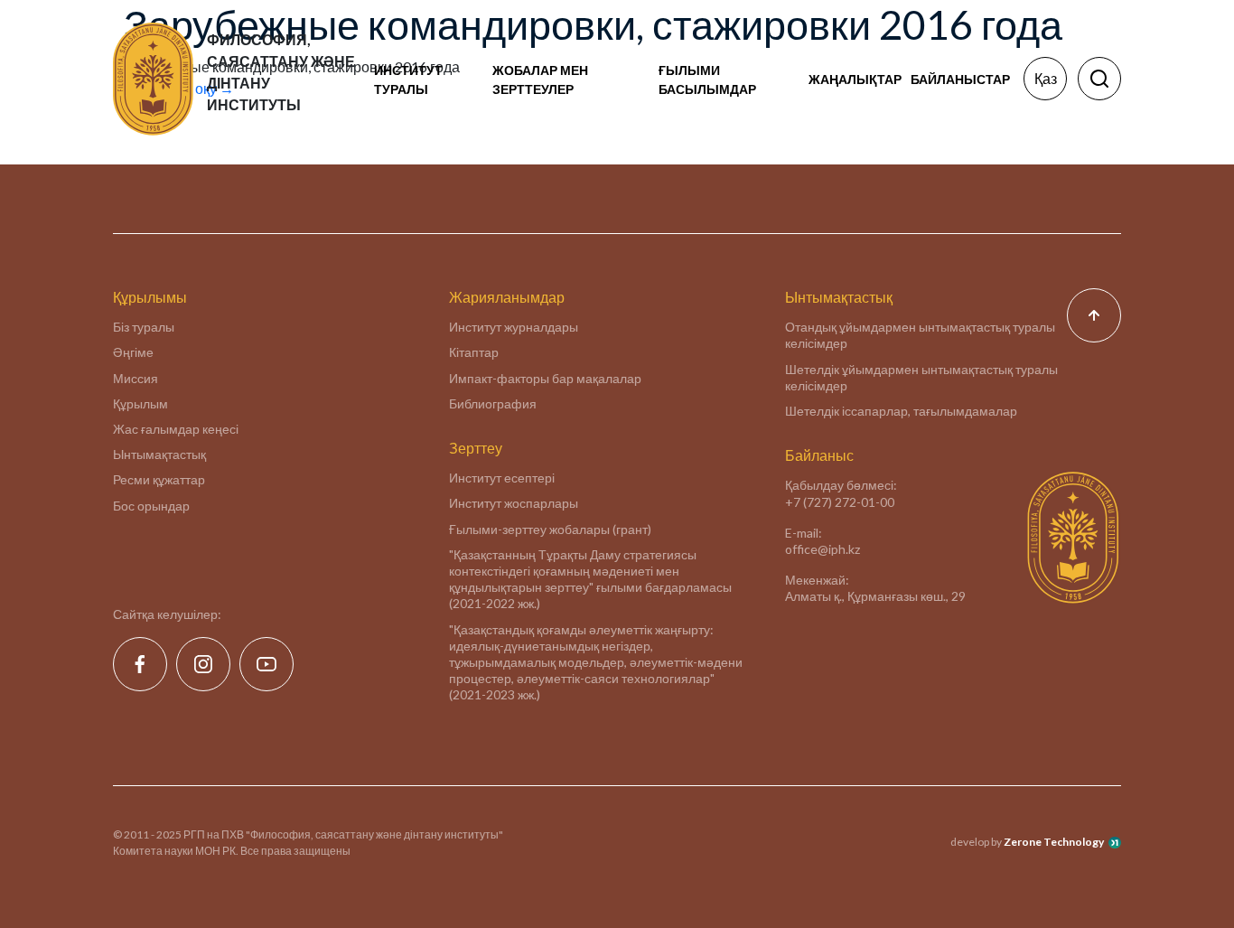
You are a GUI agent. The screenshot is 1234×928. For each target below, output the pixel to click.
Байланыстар (960, 79)
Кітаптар (474, 352)
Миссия (135, 378)
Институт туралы (408, 79)
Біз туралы (143, 326)
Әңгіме (133, 352)
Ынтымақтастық (159, 454)
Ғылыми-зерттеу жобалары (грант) (550, 529)
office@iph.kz (822, 549)
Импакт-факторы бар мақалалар (545, 378)
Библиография (493, 403)
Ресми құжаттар (159, 479)
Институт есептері (502, 477)
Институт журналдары (513, 326)
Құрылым (140, 403)
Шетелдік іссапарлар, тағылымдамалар (901, 410)
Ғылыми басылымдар (707, 79)
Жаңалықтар (855, 79)
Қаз (1045, 78)
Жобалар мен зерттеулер (540, 79)
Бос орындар (151, 505)
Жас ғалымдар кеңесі (175, 428)
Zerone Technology (1054, 841)
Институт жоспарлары (513, 503)
